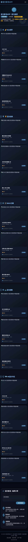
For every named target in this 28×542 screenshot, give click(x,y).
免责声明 (14, 537)
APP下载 (19, 537)
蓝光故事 (9, 537)
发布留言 (21, 503)
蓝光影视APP (7, 2)
